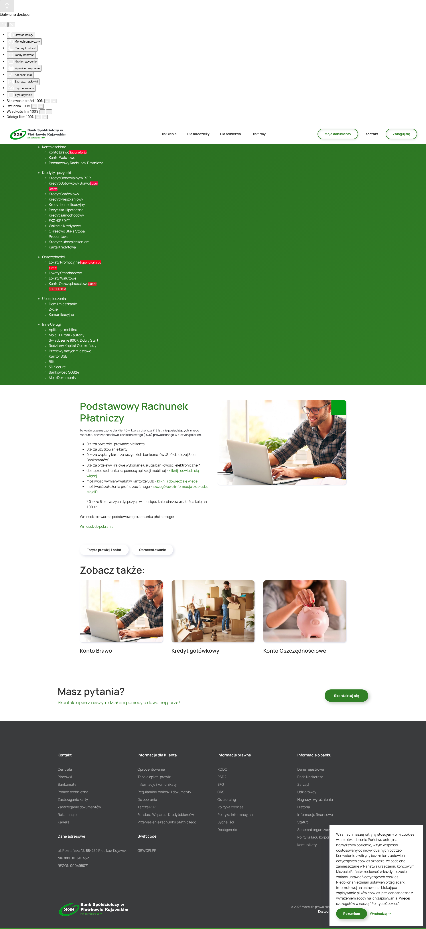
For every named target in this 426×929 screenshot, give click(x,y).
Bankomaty (67, 784)
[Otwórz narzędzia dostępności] (7, 6)
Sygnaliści (225, 822)
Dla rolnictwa (230, 134)
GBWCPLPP (147, 850)
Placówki (65, 776)
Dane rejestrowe (310, 769)
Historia (303, 807)
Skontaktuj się (346, 695)
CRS (220, 791)
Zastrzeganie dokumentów (79, 807)
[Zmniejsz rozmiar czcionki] (34, 106)
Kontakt (371, 134)
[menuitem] (54, 146)
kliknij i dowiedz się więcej (177, 481)
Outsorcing (226, 799)
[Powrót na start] (38, 134)
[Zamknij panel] (11, 24)
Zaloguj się (401, 134)
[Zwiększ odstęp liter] (45, 117)
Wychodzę (378, 913)
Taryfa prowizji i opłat (104, 549)
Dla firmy (259, 134)
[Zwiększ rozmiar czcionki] (41, 106)
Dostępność (227, 829)
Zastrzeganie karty (73, 799)
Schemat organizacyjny (316, 829)
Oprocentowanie (152, 549)
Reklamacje (67, 814)
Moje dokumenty (338, 134)
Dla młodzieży (198, 134)
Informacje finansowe (315, 814)
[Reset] (4, 24)
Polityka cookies (230, 807)
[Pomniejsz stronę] (47, 101)
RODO (222, 769)
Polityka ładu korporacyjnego (320, 837)
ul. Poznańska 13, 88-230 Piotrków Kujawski (92, 850)
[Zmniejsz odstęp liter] (38, 117)
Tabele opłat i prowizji (155, 776)
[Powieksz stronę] (54, 101)
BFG (220, 784)
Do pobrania (147, 799)
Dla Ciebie (169, 134)
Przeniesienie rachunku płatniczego (167, 822)
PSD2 (221, 776)
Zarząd (303, 784)
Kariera (63, 822)
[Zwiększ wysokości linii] (49, 111)
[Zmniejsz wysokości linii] (42, 111)
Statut (302, 822)
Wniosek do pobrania (97, 526)
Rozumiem (351, 913)
